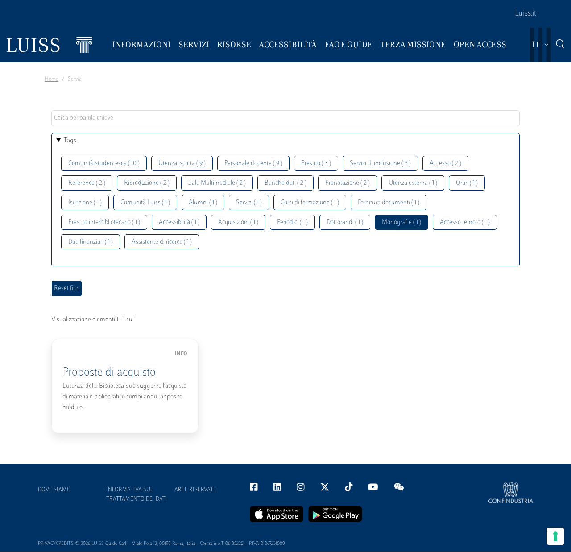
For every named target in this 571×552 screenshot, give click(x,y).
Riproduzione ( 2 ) (147, 183)
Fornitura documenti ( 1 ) (388, 202)
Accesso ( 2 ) (445, 163)
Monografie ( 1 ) (401, 222)
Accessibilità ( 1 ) (179, 222)
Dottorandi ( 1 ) (345, 222)
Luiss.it (525, 14)
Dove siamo (54, 490)
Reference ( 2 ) (86, 183)
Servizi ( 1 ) (249, 202)
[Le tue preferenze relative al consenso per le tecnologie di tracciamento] (555, 536)
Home (51, 79)
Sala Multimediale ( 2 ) (217, 183)
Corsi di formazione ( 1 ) (310, 202)
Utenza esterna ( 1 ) (413, 183)
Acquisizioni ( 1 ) (238, 222)
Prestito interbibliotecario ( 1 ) (104, 222)
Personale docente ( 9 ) (253, 163)
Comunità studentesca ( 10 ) (104, 163)
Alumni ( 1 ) (203, 202)
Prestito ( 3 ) (316, 163)
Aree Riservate (195, 490)
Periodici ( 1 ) (292, 222)
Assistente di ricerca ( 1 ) (162, 242)
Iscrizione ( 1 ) (85, 202)
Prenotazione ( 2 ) (347, 183)
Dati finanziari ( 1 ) (90, 242)
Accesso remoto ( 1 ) (465, 222)
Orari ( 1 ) (467, 183)
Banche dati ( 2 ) (285, 183)
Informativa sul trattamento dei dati (136, 494)
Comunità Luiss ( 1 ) (145, 202)
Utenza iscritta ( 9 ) (182, 163)
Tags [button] (70, 140)
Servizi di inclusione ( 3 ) (380, 163)
